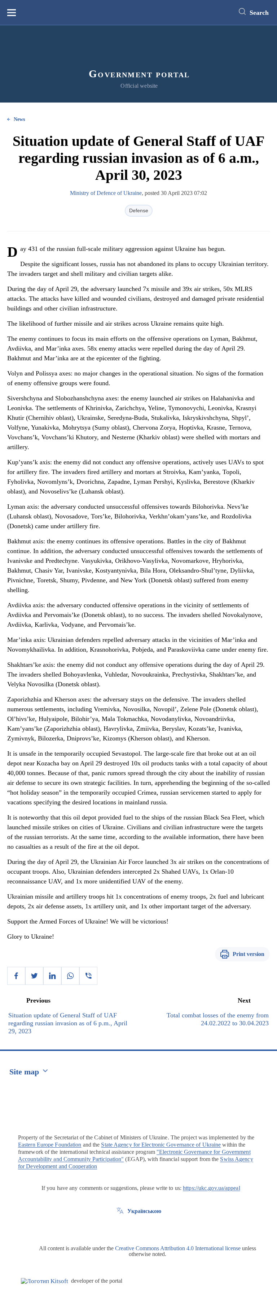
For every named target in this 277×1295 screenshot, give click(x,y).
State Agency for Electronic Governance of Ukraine (161, 1145)
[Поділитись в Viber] (88, 976)
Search (259, 12)
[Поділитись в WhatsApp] (70, 976)
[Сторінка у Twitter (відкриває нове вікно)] (120, 1227)
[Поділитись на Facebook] (16, 976)
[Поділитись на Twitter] (34, 976)
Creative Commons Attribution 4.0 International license (178, 1248)
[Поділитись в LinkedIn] (52, 976)
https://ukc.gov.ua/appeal (211, 1188)
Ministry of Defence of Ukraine (106, 193)
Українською (144, 1211)
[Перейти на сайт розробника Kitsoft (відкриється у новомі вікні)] (44, 1281)
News (19, 119)
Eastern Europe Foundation (50, 1145)
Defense (138, 210)
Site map (24, 1071)
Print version (248, 954)
